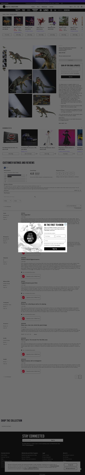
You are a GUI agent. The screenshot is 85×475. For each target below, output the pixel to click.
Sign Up (55, 249)
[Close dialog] (65, 224)
